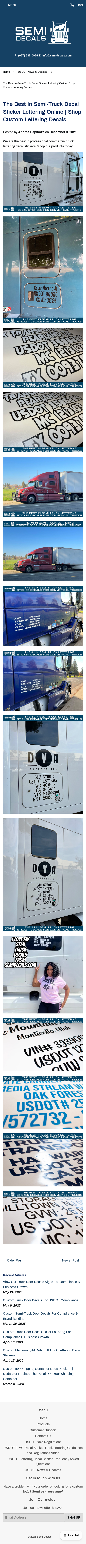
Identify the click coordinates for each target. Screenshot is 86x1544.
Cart (79, 5)
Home (6, 71)
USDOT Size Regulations (43, 1442)
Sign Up (73, 1517)
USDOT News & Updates (32, 71)
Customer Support (43, 1430)
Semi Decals (44, 1536)
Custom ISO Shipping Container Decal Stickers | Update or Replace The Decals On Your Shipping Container (38, 1374)
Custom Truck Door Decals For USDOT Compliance (40, 1300)
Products (43, 1424)
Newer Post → (72, 1260)
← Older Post (12, 1260)
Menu (12, 5)
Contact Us (43, 1436)
